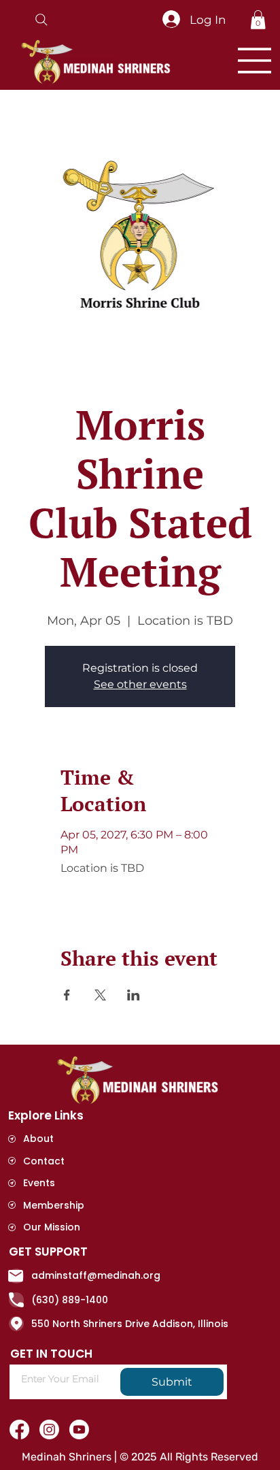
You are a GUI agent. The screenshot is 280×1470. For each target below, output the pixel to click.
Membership (53, 1205)
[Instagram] (49, 1429)
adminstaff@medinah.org (95, 1275)
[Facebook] (19, 1429)
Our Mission (51, 1227)
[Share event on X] (100, 995)
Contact (44, 1161)
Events (39, 1183)
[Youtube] (79, 1429)
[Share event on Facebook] (66, 995)
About (38, 1138)
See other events (140, 684)
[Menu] (255, 61)
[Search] (41, 19)
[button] (258, 19)
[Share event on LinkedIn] (133, 995)
